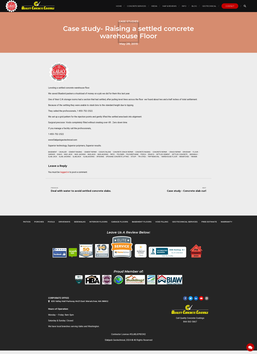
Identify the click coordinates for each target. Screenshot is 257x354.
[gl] (118, 279)
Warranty (226, 222)
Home (119, 6)
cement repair (90, 152)
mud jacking (80, 154)
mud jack (68, 154)
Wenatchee (184, 157)
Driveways (64, 222)
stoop (133, 157)
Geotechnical (209, 6)
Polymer (120, 154)
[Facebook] (185, 298)
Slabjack (77, 157)
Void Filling (161, 222)
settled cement (163, 154)
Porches (39, 222)
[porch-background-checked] (141, 250)
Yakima (194, 157)
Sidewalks (79, 222)
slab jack (52, 157)
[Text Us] (250, 347)
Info (184, 6)
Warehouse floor (169, 157)
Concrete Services (136, 6)
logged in (64, 172)
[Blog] (207, 298)
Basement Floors (141, 222)
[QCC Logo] (36, 5)
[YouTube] (201, 298)
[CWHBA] (107, 279)
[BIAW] (169, 279)
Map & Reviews (169, 6)
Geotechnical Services (184, 222)
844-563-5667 (190, 321)
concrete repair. (160, 152)
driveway (187, 152)
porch (143, 154)
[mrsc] (151, 279)
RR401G (151, 154)
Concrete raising (142, 152)
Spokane (100, 157)
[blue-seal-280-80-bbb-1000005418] (167, 252)
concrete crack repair (123, 152)
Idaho (59, 154)
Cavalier (63, 152)
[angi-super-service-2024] (196, 250)
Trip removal (153, 157)
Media (154, 6)
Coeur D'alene (105, 152)
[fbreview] (60, 252)
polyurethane (132, 154)
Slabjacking (89, 157)
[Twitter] (190, 298)
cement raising (75, 152)
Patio (112, 154)
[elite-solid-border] (122, 246)
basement (52, 152)
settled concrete (180, 154)
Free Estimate (209, 222)
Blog (194, 6)
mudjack (92, 154)
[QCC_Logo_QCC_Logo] (190, 309)
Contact (230, 6)
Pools (51, 222)
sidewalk (194, 154)
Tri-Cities (142, 157)
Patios (26, 222)
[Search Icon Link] (245, 6)
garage (51, 154)
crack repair (175, 152)
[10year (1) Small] (102, 250)
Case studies (128, 21)
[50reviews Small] (86, 250)
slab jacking (65, 157)
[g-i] (79, 279)
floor (195, 152)
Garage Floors (119, 222)
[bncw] (135, 279)
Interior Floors (98, 222)
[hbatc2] (92, 279)
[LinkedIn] (196, 298)
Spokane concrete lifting (117, 157)
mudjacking (103, 154)
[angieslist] (73, 252)
